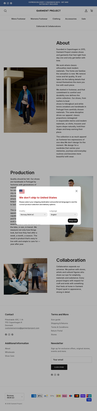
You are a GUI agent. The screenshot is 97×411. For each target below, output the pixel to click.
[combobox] (27, 214)
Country (22, 211)
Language (53, 211)
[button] (76, 190)
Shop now (73, 221)
